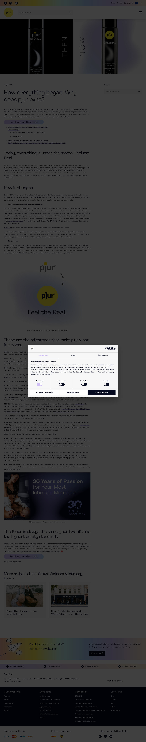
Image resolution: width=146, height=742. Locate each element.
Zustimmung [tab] (43, 355)
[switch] (62, 384)
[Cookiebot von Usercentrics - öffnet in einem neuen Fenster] (107, 348)
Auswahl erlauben (73, 392)
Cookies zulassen (101, 392)
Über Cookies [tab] (103, 355)
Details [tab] (73, 355)
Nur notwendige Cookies (44, 392)
